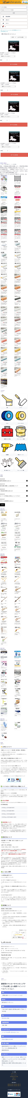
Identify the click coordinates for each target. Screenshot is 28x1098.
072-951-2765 (5, 1018)
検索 (14, 13)
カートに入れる (13, 64)
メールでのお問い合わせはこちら (10, 1032)
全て (1, 30)
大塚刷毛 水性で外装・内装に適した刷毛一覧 (14, 1084)
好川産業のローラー (16, 30)
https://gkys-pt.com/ (7, 1039)
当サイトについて (14, 1073)
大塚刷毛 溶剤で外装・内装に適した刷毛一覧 (14, 1085)
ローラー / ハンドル (7, 30)
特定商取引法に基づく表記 (14, 1076)
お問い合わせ (14, 1079)
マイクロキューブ (4, 31)
